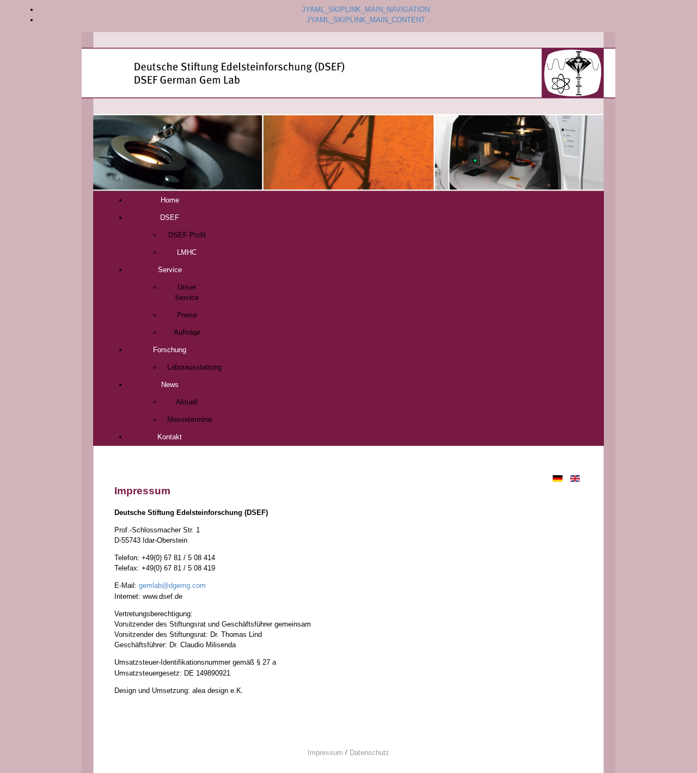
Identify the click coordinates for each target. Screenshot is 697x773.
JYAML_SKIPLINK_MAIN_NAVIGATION (366, 9)
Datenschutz (369, 753)
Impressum (325, 753)
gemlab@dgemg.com (172, 585)
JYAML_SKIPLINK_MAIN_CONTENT (366, 20)
